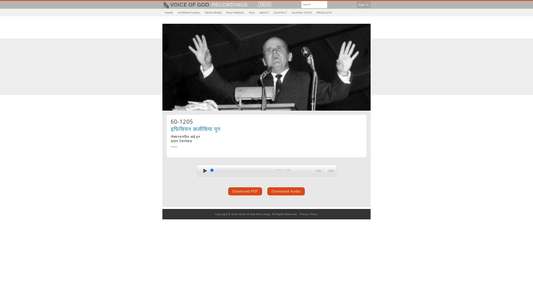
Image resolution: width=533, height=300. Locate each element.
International (189, 12)
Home (169, 12)
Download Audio (286, 191)
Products (324, 12)
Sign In (364, 4)
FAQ (251, 12)
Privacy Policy (308, 214)
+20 (331, 170)
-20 (318, 170)
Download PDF (245, 191)
